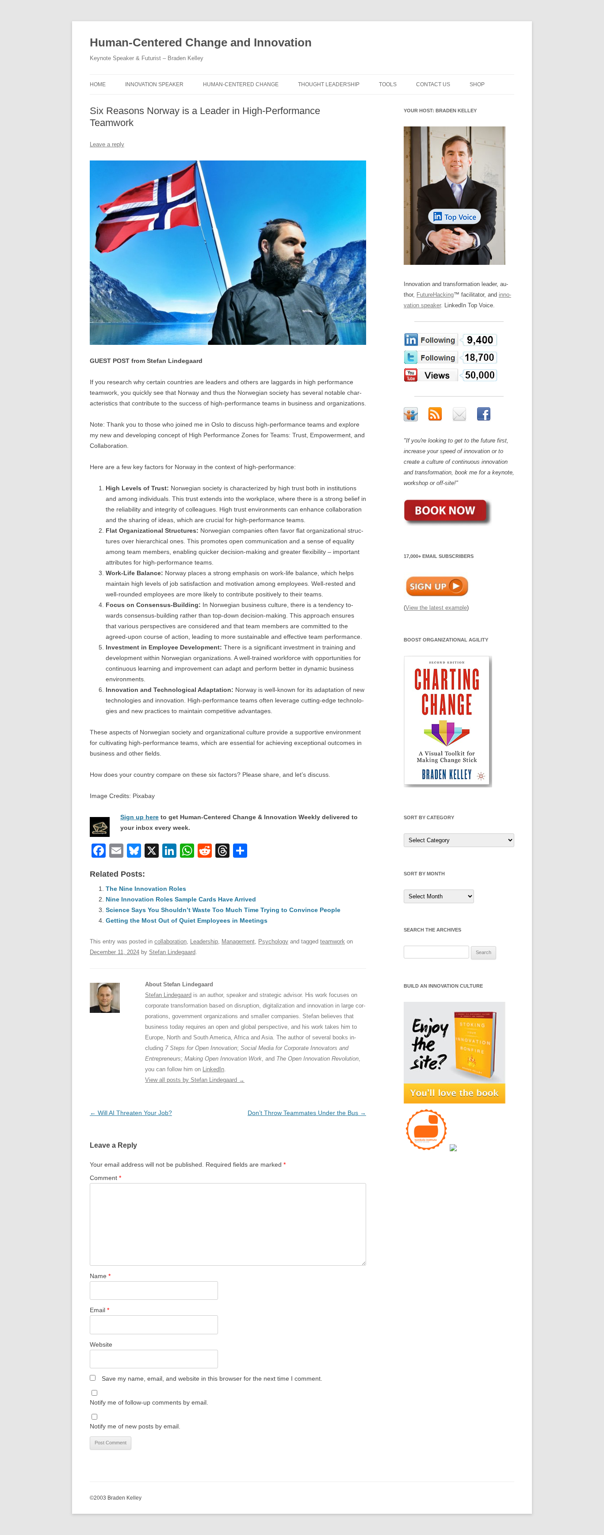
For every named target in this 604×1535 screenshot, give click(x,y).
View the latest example (436, 607)
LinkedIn (213, 1069)
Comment (105, 1177)
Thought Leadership (328, 84)
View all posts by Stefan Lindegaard (195, 1080)
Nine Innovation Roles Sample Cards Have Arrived (181, 899)
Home (98, 84)
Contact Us (433, 84)
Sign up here (139, 817)
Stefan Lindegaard (172, 952)
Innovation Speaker (154, 84)
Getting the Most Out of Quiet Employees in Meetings (187, 920)
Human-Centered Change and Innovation (201, 42)
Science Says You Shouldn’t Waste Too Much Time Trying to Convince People (223, 909)
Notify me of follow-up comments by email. (149, 1402)
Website (101, 1344)
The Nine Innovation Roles (146, 888)
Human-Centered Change (241, 84)
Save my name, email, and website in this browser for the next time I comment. (212, 1378)
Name (100, 1275)
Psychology (273, 941)
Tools (388, 84)
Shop (477, 84)
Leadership (204, 941)
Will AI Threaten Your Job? (131, 1112)
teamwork (332, 941)
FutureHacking (435, 294)
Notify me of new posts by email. (135, 1426)
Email (99, 1310)
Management (238, 941)
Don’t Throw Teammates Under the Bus (307, 1112)
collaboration (170, 941)
